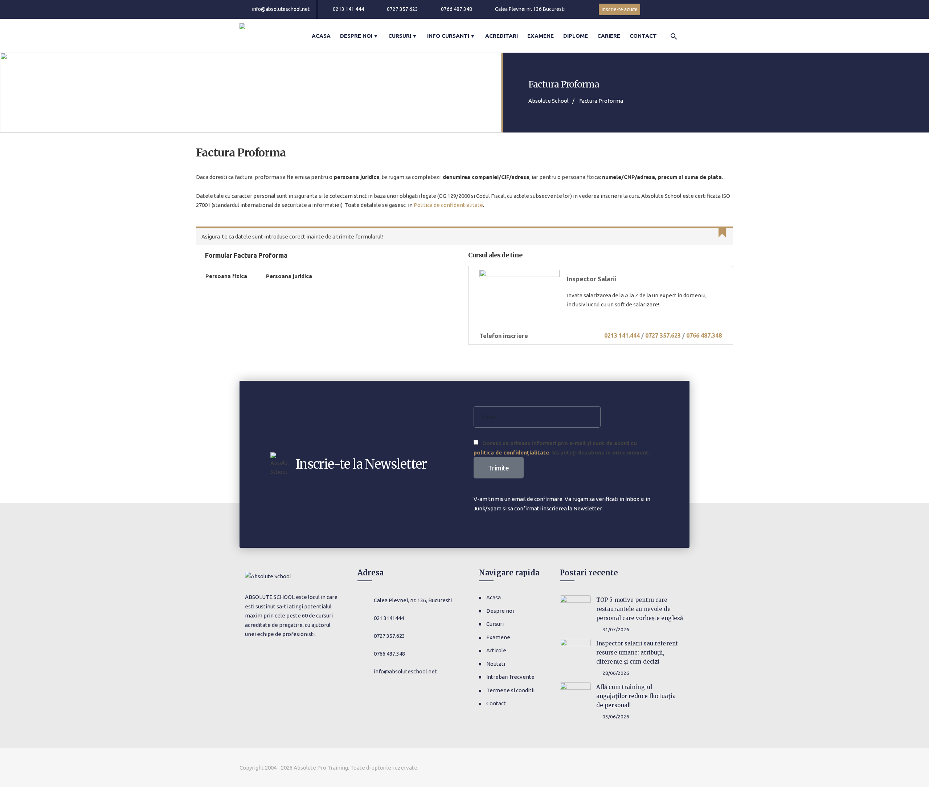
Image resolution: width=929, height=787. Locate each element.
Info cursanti (448, 36)
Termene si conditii (510, 690)
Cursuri (399, 36)
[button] (923, 6)
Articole (496, 650)
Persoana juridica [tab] (289, 276)
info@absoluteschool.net (281, 9)
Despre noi (356, 36)
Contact (643, 36)
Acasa (321, 36)
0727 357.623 (663, 335)
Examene (540, 36)
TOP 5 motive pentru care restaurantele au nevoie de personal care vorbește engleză (639, 608)
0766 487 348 (456, 9)
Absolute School (548, 101)
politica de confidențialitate (511, 452)
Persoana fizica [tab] (226, 276)
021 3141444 (389, 618)
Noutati (495, 664)
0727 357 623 (402, 9)
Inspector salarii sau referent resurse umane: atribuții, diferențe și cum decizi (637, 652)
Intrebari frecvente (510, 677)
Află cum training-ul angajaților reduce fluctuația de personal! (636, 696)
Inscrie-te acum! (619, 9)
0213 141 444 (348, 9)
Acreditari (501, 36)
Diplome (575, 36)
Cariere (608, 36)
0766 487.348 (704, 335)
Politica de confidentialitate (448, 205)
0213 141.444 (622, 335)
